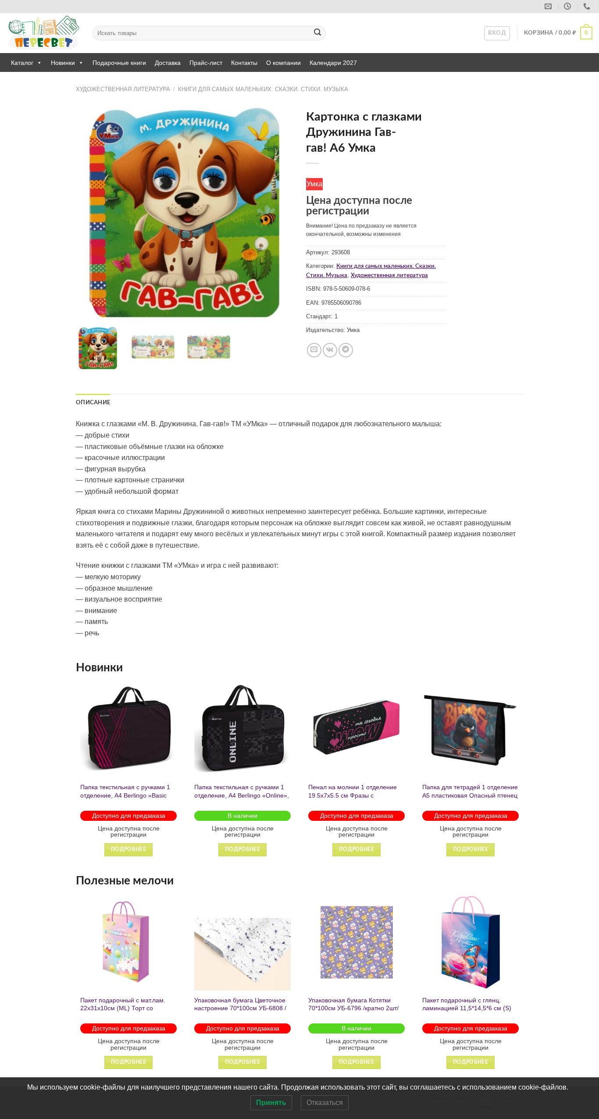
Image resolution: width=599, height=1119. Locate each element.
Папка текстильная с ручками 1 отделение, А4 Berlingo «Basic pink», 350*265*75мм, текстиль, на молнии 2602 (125, 799)
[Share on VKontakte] (330, 350)
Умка (314, 184)
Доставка (168, 62)
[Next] (522, 776)
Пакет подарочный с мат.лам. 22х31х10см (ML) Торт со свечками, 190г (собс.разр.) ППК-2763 (122, 1012)
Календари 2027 (333, 62)
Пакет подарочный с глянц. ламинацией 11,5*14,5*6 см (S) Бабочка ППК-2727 (466, 1008)
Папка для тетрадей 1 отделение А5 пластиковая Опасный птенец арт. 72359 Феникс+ (470, 795)
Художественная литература (123, 89)
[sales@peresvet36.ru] (549, 6)
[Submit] (317, 33)
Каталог (22, 62)
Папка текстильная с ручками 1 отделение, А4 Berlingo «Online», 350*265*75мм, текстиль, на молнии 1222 (241, 799)
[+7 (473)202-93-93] (587, 6)
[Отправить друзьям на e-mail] (314, 350)
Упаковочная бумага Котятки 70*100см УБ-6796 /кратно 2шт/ (353, 1004)
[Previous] (76, 776)
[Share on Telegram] (346, 350)
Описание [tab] (93, 402)
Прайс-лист (205, 62)
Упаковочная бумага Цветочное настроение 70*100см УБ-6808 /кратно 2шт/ (240, 1008)
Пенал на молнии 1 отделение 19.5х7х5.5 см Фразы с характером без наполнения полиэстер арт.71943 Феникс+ (352, 799)
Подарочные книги (119, 62)
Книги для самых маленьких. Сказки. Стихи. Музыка (263, 89)
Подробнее (128, 849)
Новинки (63, 62)
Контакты (244, 62)
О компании (283, 62)
